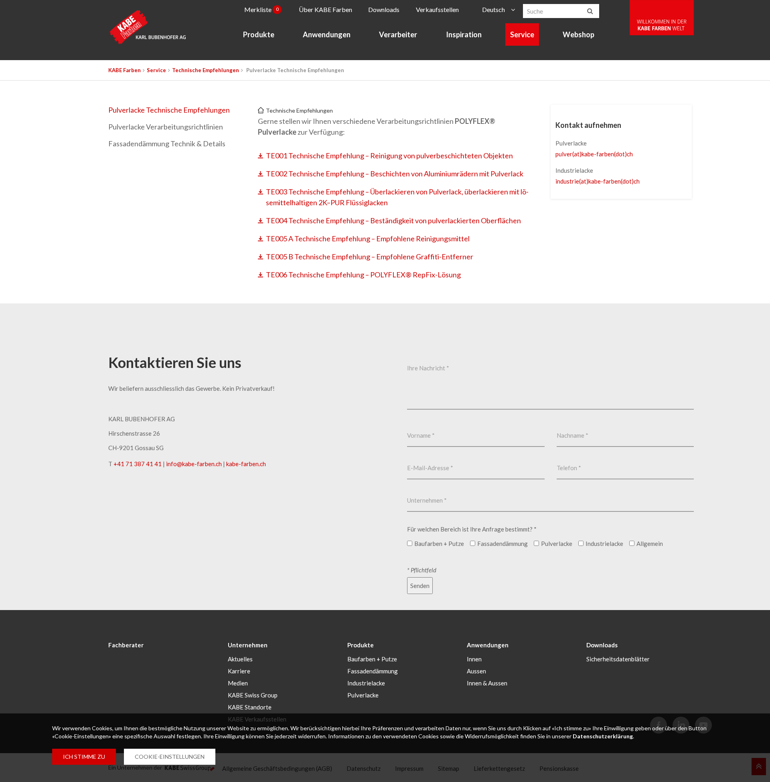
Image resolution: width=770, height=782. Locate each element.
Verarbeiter (398, 34)
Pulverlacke (363, 695)
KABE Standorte (250, 707)
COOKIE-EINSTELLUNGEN (170, 756)
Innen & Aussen (487, 683)
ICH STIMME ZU (84, 756)
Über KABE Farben (325, 9)
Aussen (476, 671)
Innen (474, 659)
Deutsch (493, 9)
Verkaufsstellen (437, 9)
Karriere (239, 671)
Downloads (383, 9)
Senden (420, 585)
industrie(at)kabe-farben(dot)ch (597, 181)
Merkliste (261, 9)
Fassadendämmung (372, 671)
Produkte (258, 34)
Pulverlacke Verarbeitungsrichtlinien (165, 126)
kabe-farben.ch (246, 463)
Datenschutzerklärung (603, 736)
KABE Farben (124, 70)
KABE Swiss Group (253, 695)
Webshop (578, 34)
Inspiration (464, 34)
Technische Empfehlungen (205, 70)
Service (522, 34)
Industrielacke (366, 683)
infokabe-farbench (194, 463)
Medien (238, 683)
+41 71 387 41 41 (137, 463)
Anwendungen (327, 34)
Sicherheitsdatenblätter (618, 659)
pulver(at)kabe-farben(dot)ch (594, 154)
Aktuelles (240, 659)
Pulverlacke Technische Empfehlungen (169, 109)
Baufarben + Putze (372, 659)
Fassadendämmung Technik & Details (166, 143)
